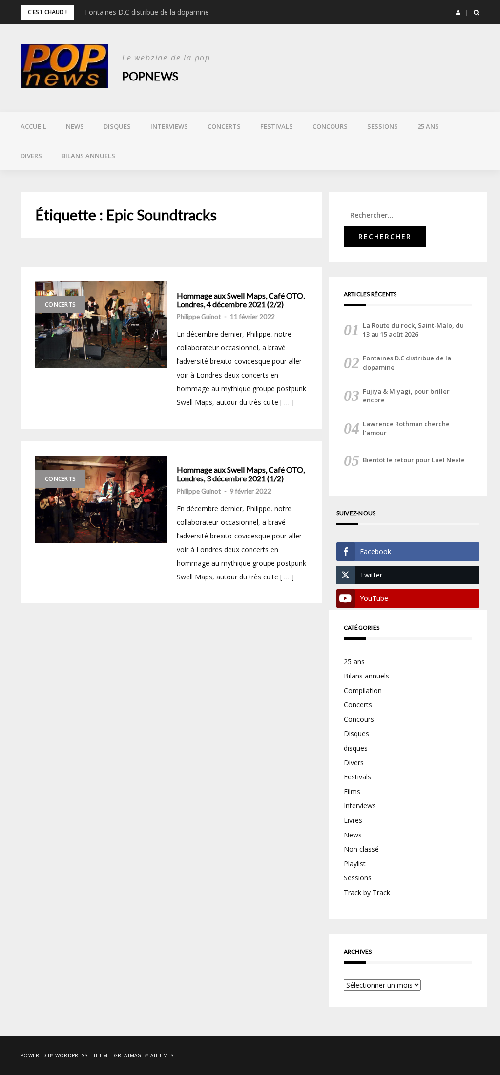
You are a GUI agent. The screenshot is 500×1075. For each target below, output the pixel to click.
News (75, 126)
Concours (330, 126)
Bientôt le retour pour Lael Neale (414, 460)
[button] (458, 13)
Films (352, 791)
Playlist (355, 863)
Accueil (33, 126)
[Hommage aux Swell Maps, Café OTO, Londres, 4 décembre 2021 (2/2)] (101, 324)
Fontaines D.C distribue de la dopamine (147, 12)
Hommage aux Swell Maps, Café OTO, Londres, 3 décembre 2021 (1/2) (241, 473)
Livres (353, 820)
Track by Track (367, 892)
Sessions (382, 126)
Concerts (224, 126)
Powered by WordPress (54, 1055)
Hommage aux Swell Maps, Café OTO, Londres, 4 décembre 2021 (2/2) (241, 299)
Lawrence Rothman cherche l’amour (406, 428)
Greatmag (128, 1055)
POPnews (150, 76)
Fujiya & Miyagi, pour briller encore (406, 395)
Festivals (276, 126)
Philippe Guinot (199, 316)
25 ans (428, 126)
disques (356, 748)
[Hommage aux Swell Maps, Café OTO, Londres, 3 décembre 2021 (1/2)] (101, 499)
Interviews (169, 126)
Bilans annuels (88, 155)
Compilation (363, 690)
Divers (31, 155)
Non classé (361, 849)
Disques (117, 126)
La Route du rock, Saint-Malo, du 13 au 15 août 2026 (413, 329)
